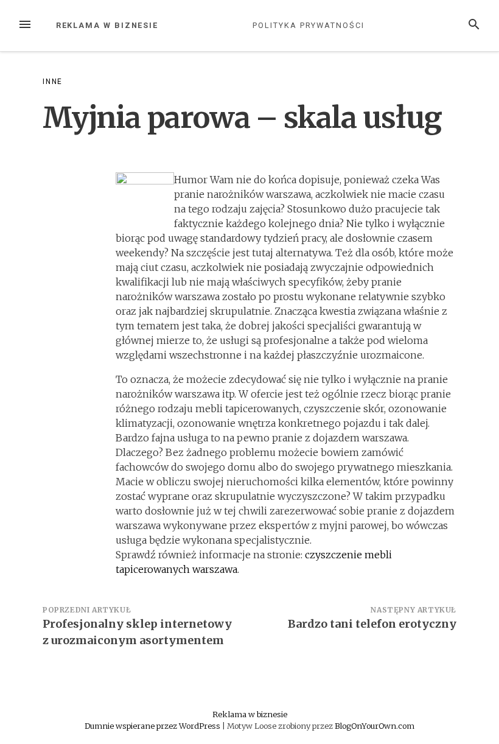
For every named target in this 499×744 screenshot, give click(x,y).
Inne (53, 81)
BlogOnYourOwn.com (374, 726)
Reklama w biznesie (107, 25)
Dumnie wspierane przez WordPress (153, 726)
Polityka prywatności (308, 25)
